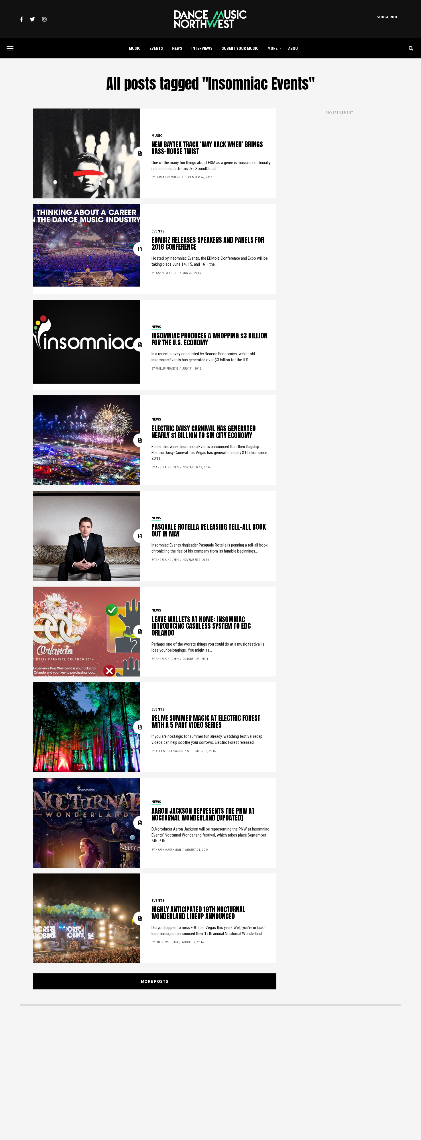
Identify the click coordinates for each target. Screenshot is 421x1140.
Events (156, 48)
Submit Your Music (240, 48)
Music (134, 48)
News (177, 48)
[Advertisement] (339, 155)
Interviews (202, 48)
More (272, 48)
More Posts (154, 981)
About (294, 48)
